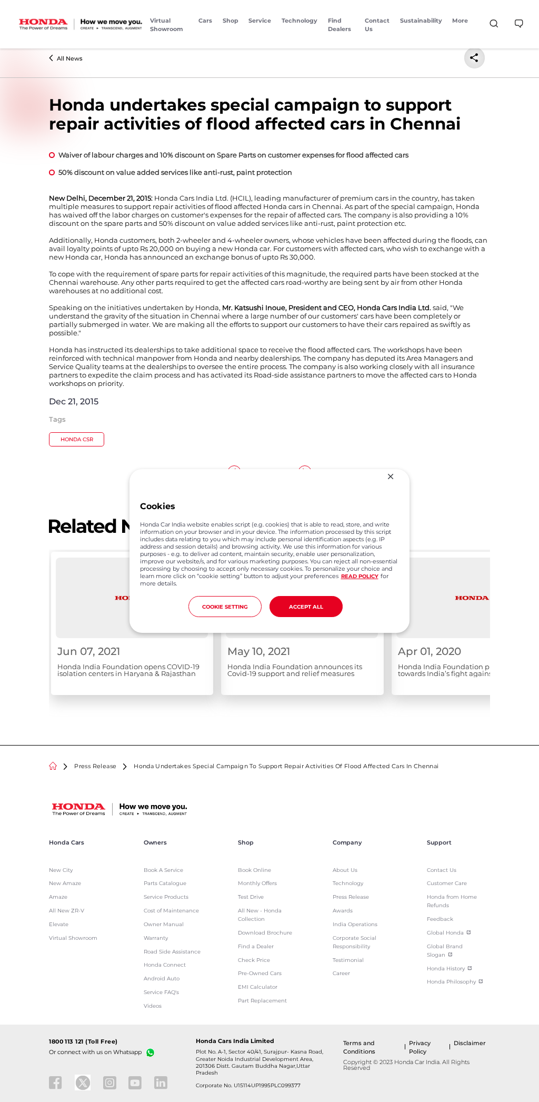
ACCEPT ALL (306, 606)
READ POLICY (359, 576)
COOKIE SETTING (225, 606)
